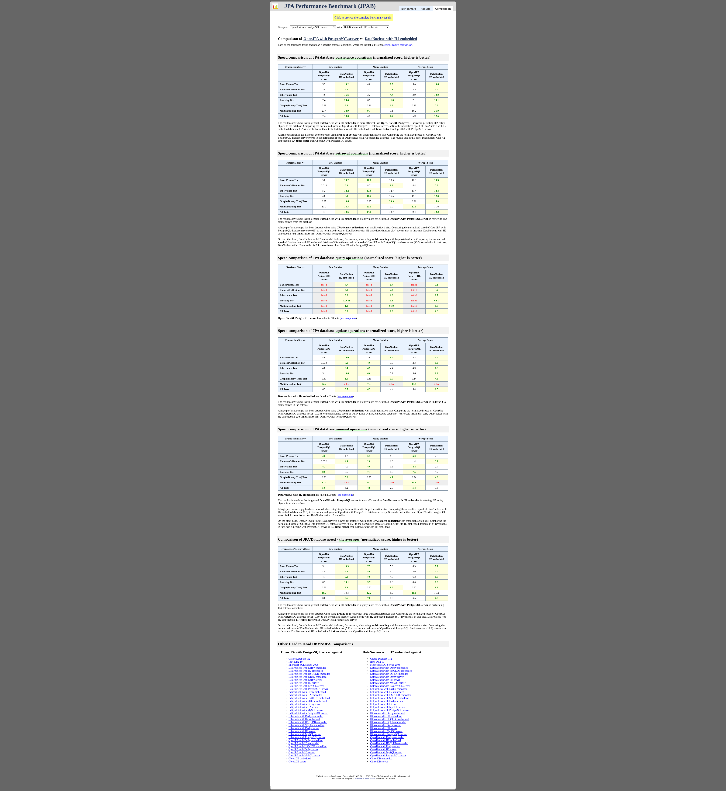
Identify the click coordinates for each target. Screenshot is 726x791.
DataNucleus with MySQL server (306, 686)
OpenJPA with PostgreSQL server (331, 38)
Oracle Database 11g (299, 658)
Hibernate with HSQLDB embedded (308, 722)
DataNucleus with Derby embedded (307, 667)
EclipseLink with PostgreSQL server (308, 713)
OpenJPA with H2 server (302, 752)
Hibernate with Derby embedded (306, 716)
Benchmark (408, 8)
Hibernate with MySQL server (305, 734)
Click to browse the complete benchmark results (363, 17)
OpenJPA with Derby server (303, 749)
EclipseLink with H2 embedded (305, 695)
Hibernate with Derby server (304, 728)
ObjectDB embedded (300, 758)
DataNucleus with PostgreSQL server (308, 689)
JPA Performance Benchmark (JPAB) (330, 6)
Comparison (443, 8)
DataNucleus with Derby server (305, 679)
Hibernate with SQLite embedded (306, 725)
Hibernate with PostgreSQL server (307, 737)
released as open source (365, 778)
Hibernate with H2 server (302, 731)
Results (425, 8)
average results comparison (397, 44)
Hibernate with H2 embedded (304, 719)
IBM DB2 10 (295, 661)
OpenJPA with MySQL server (304, 755)
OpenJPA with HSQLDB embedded (308, 746)
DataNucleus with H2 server (304, 683)
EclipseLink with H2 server (303, 707)
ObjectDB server (297, 761)
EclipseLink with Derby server (305, 704)
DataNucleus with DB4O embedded (308, 676)
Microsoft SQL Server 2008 (303, 664)
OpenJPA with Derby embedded (306, 740)
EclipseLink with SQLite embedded (308, 701)
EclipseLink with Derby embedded (307, 692)
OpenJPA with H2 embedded (304, 743)
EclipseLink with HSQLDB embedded (309, 698)
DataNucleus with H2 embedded (391, 38)
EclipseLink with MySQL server (306, 710)
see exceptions (348, 318)
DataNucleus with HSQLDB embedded (309, 673)
